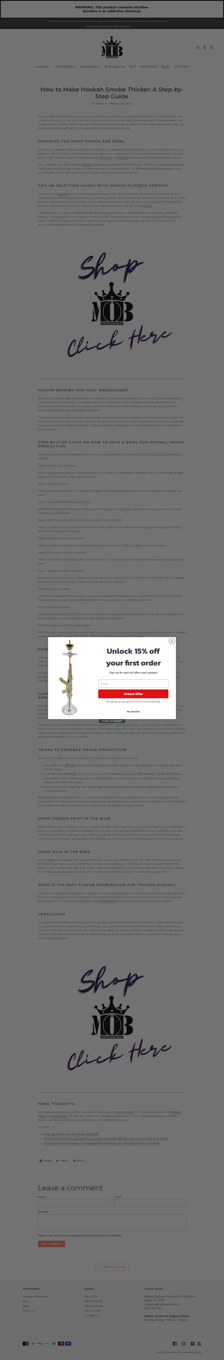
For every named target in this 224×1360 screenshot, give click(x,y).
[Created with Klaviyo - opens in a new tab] (112, 721)
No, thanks (133, 711)
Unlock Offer (133, 693)
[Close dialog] (172, 641)
